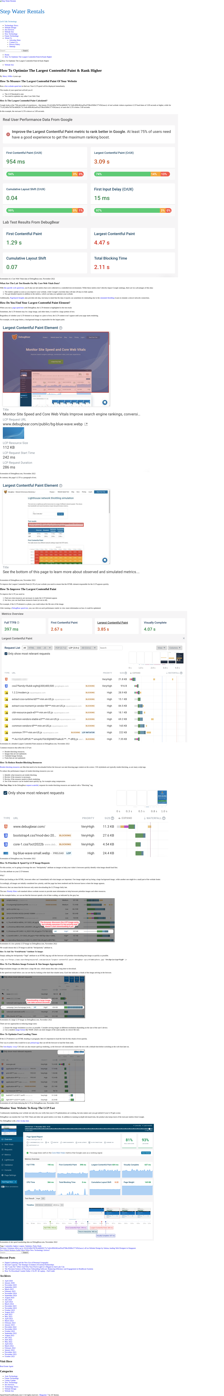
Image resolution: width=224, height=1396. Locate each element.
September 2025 (11, 1287)
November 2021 (11, 1354)
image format (20, 1030)
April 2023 (9, 1319)
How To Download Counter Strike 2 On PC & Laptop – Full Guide (30, 1271)
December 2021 (10, 1352)
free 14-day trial (23, 1121)
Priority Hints (12, 891)
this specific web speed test (14, 288)
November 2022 (11, 1329)
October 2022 (10, 1331)
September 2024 (11, 1295)
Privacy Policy (14, 44)
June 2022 (8, 1340)
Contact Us (13, 42)
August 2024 (9, 1298)
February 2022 (10, 1348)
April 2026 (9, 1281)
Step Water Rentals (22, 11)
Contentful (8, 1246)
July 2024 (8, 1300)
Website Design (10, 28)
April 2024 (9, 1302)
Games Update (10, 1380)
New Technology (11, 34)
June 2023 (8, 1314)
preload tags (34, 1043)
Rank (39, 1246)
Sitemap (12, 46)
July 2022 (8, 1337)
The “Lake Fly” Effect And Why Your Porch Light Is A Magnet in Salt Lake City (35, 1267)
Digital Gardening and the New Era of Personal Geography (26, 1263)
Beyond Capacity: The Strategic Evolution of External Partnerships (29, 1265)
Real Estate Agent (6, 1366)
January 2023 (10, 1325)
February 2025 (10, 1291)
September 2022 (11, 1333)
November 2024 (11, 1293)
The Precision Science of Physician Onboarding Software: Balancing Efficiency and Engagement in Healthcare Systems (49, 1269)
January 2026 (10, 1283)
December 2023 (10, 1306)
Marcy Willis (8, 76)
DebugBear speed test (20, 608)
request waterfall (32, 785)
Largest (21, 1246)
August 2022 (9, 1335)
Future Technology (12, 36)
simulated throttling (107, 298)
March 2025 (9, 1289)
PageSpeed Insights (17, 298)
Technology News (11, 25)
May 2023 (8, 1316)
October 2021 (10, 1356)
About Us (8, 38)
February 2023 (10, 1323)
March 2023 (9, 1321)
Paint (35, 1246)
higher (15, 1246)
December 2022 (10, 1327)
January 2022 (10, 1350)
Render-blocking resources (10, 767)
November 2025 (11, 1285)
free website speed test (13, 86)
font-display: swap (10, 1047)
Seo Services (9, 30)
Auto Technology (11, 1376)
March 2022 (9, 1346)
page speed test (17, 308)
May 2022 (8, 1342)
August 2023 (9, 1312)
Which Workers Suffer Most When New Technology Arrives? (25, 1250)
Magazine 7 (43, 1395)
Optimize (28, 1246)
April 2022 (9, 1344)
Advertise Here (15, 40)
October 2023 (10, 1310)
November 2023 (11, 1308)
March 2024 (9, 1304)
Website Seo (9, 32)
